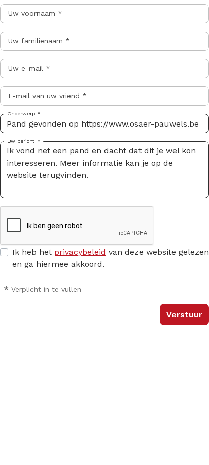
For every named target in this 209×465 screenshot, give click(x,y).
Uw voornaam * (35, 13)
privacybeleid (80, 252)
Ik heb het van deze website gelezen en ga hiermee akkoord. (110, 258)
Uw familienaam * (39, 41)
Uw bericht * (23, 141)
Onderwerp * (24, 114)
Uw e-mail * (29, 68)
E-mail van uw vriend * (47, 95)
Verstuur (184, 314)
